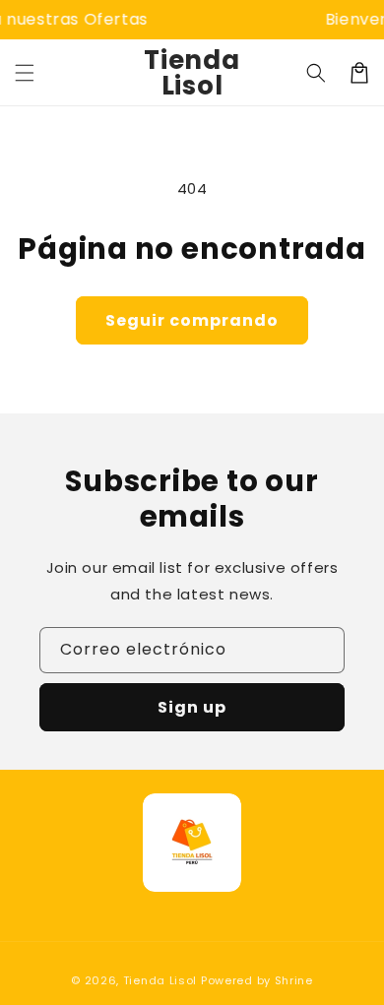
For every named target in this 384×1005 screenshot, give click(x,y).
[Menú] (24, 72)
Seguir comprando (192, 320)
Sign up (192, 707)
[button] (316, 72)
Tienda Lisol (160, 980)
